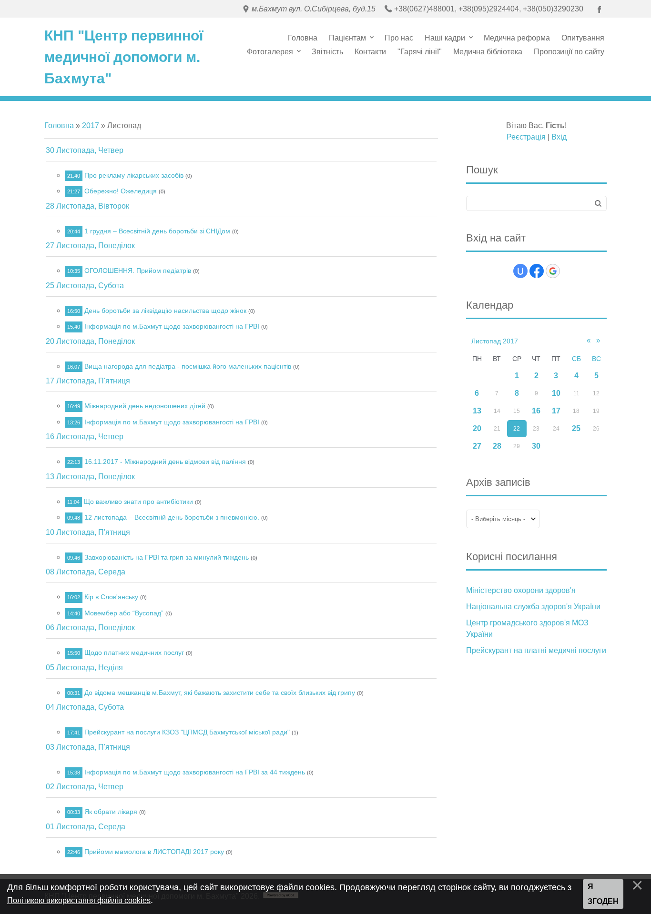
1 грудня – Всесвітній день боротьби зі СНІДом (157, 231)
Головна (59, 125)
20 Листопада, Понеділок (90, 341)
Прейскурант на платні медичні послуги (536, 650)
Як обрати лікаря (110, 811)
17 (556, 411)
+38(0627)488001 (424, 9)
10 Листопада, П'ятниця (88, 532)
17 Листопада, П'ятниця (88, 381)
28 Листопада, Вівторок (87, 206)
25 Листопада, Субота (85, 285)
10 (556, 393)
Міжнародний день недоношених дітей (144, 406)
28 (497, 446)
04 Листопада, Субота (85, 707)
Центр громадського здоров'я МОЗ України (527, 628)
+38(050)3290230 (553, 9)
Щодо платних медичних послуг (134, 652)
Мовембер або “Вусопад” (123, 613)
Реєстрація (526, 137)
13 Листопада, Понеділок (90, 476)
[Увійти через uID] (520, 271)
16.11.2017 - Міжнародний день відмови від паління (165, 461)
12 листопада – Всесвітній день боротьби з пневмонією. (171, 517)
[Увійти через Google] (553, 271)
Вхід (559, 137)
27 (477, 446)
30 (536, 446)
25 (576, 428)
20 (477, 428)
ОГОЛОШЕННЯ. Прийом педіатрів (137, 270)
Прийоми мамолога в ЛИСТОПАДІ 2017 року (154, 851)
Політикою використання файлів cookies (79, 900)
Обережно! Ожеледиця (120, 191)
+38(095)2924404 (488, 9)
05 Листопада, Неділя (84, 667)
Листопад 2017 (494, 341)
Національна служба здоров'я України (533, 607)
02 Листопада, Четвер (84, 787)
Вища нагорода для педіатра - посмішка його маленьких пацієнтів (187, 366)
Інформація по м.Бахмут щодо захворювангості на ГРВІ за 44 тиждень (194, 772)
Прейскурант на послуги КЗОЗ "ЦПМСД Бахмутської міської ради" (187, 732)
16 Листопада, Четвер (84, 436)
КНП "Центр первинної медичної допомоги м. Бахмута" (123, 57)
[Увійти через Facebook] (536, 271)
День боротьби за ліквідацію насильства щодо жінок (165, 310)
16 (536, 411)
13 (477, 411)
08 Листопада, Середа (85, 572)
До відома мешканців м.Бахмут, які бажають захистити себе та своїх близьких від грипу (219, 692)
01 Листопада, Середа (85, 827)
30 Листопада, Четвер (84, 150)
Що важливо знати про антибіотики (138, 501)
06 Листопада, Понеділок (90, 627)
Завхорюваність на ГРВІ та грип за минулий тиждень (166, 557)
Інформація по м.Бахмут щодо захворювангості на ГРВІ (171, 326)
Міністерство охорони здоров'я (521, 590)
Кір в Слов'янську (111, 597)
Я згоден (603, 894)
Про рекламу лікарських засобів (133, 175)
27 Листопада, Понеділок (90, 245)
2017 (90, 125)
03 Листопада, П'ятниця (88, 747)
